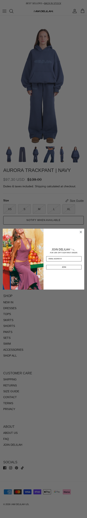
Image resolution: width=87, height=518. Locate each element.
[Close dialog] (81, 232)
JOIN (64, 267)
